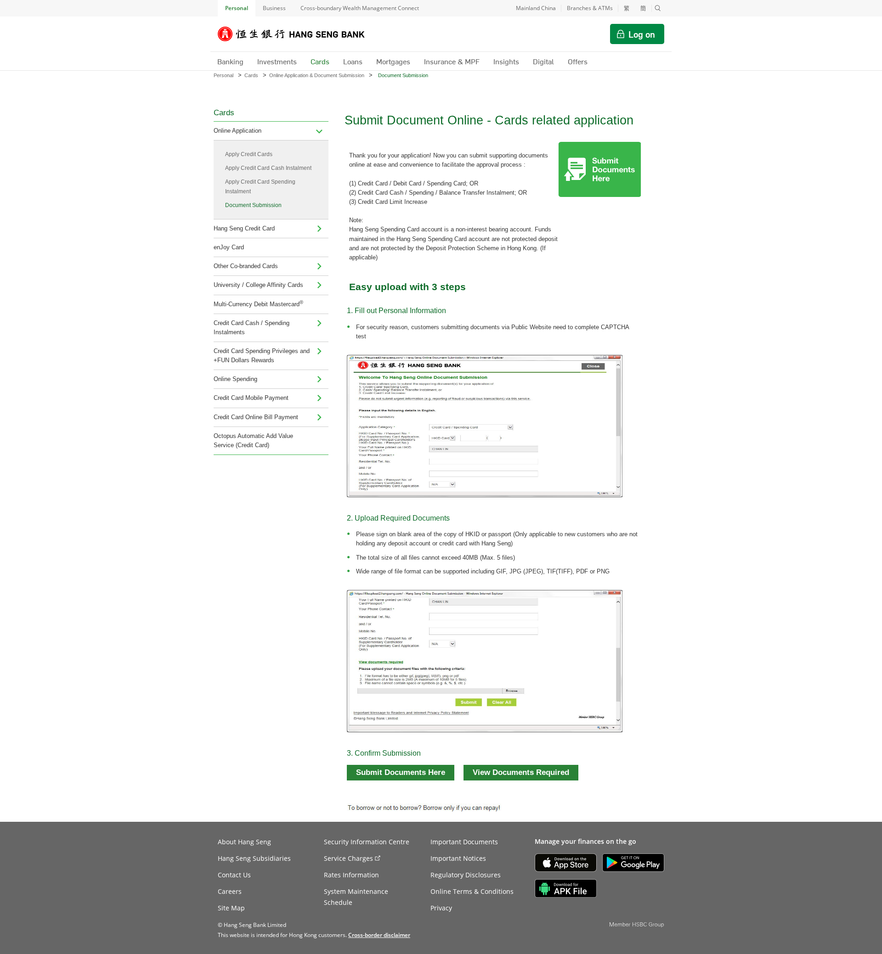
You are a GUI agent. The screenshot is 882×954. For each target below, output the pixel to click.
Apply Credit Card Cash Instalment (268, 168)
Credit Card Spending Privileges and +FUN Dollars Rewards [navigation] (262, 356)
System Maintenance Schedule (356, 897)
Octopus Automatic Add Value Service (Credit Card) (253, 440)
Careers (230, 891)
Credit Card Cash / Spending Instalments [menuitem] (251, 328)
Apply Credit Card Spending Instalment (260, 186)
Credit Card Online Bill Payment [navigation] (256, 417)
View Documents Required (521, 772)
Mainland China (536, 8)
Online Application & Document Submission (316, 75)
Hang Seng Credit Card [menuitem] (244, 228)
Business (274, 8)
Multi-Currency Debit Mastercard (258, 303)
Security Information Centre (366, 841)
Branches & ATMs (590, 8)
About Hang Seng (244, 841)
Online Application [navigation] (237, 130)
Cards (251, 75)
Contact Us (234, 874)
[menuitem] (319, 131)
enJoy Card (229, 247)
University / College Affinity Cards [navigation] (258, 284)
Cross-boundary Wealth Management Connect (359, 8)
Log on (641, 34)
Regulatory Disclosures (465, 874)
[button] (657, 8)
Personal (236, 8)
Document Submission (253, 205)
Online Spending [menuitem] (235, 379)
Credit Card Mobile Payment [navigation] (251, 397)
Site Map (231, 907)
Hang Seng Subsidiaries (254, 858)
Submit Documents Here (400, 772)
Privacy (441, 907)
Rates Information (351, 874)
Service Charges (348, 858)
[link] (379, 935)
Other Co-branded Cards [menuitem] (246, 266)
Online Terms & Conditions (472, 891)
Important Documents (464, 841)
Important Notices (458, 858)
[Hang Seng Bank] (298, 34)
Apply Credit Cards (248, 154)
